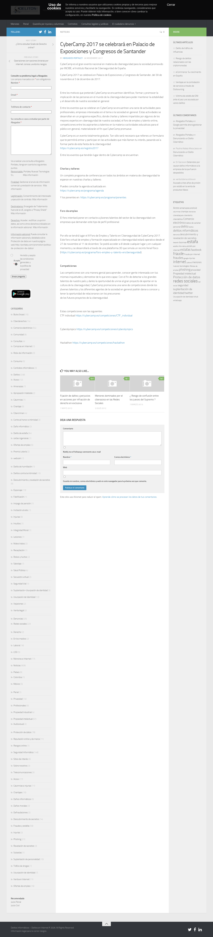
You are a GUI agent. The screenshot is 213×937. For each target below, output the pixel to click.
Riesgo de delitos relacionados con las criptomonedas (182, 62)
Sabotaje (17, 563)
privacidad (195, 269)
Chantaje (17, 406)
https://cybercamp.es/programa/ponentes (103, 197)
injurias (192, 258)
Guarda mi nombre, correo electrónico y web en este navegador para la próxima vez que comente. (105, 481)
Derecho (17, 632)
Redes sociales (20, 623)
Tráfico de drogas (21, 866)
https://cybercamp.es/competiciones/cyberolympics (105, 329)
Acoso (16, 379)
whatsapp (177, 300)
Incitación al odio (20, 510)
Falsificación (18, 497)
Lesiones (17, 537)
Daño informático (21, 426)
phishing (184, 270)
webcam (17, 458)
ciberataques (178, 215)
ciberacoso (192, 212)
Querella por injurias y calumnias (48, 24)
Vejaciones (18, 603)
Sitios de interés (20, 759)
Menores (15, 24)
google (186, 258)
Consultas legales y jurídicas (94, 24)
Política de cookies (101, 15)
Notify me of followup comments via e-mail (82, 452)
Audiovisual (18, 724)
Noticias (65, 32)
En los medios (19, 638)
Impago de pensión (22, 503)
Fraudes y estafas (21, 826)
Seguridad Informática (23, 752)
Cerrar (171, 4)
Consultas (17, 341)
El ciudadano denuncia (123, 24)
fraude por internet (192, 254)
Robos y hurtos (20, 557)
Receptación (18, 550)
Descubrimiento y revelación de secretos (31, 480)
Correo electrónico (122, 457)
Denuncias (18, 618)
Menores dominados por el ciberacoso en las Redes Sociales (109, 399)
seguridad (183, 285)
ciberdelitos (178, 219)
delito (185, 226)
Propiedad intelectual (22, 719)
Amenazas (18, 386)
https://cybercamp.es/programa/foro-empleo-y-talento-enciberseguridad (101, 252)
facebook (196, 249)
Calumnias (18, 399)
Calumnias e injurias (22, 785)
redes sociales (185, 280)
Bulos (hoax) (18, 314)
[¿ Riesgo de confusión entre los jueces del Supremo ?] (147, 383)
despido (176, 242)
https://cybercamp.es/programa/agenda (82, 190)
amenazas (185, 208)
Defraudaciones (20, 812)
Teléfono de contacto (21, 107)
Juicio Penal (16, 902)
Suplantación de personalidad (26, 859)
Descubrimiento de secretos (26, 819)
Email (14, 95)
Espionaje (17, 490)
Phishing (17, 839)
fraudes (178, 258)
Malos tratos (19, 543)
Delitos (16, 374)
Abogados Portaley (73, 58)
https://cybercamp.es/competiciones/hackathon (98, 342)
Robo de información (22, 353)
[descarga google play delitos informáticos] (21, 298)
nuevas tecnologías (181, 266)
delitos (191, 227)
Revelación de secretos (23, 846)
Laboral (16, 645)
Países (16, 672)
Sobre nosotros (20, 765)
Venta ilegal (18, 610)
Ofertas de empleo (21, 445)
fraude (178, 253)
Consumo (17, 361)
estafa (192, 241)
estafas (185, 250)
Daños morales (20, 806)
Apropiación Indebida (22, 393)
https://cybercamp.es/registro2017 (79, 148)
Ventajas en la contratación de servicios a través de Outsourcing (186, 86)
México (16, 684)
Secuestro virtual (21, 577)
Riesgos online (20, 745)
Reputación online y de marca (26, 739)
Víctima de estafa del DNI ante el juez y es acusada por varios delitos (186, 99)
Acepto (17, 262)
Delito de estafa (20, 433)
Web (65, 467)
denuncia (176, 235)
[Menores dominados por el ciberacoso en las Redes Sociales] (112, 383)
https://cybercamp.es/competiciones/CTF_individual (104, 315)
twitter (189, 293)
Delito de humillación (22, 466)
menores (197, 262)
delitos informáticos (185, 230)
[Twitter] (40, 32)
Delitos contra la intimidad (25, 473)
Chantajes (17, 792)
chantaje (184, 211)
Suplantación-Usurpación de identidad (30, 590)
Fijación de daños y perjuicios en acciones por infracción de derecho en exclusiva (75, 399)
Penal (26, 24)
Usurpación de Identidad (24, 597)
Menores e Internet (22, 658)
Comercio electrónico (22, 328)
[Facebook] (45, 32)
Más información (30, 175)
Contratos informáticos (23, 368)
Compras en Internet (22, 346)
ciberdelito (188, 215)
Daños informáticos (22, 799)
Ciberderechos (20, 321)
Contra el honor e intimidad (25, 420)
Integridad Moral (20, 530)
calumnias (177, 212)
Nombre (67, 457)
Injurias (16, 517)
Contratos (72, 24)
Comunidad (18, 334)
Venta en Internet (21, 879)
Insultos (17, 523)
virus (196, 296)
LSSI (15, 652)
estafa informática (179, 246)
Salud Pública (19, 570)
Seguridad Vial (19, 583)
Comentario (68, 428)
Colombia (17, 677)
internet (179, 261)
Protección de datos (22, 732)
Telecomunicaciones (22, 772)
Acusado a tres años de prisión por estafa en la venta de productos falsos (186, 186)
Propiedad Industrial (22, 712)
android (193, 208)
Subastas (17, 852)
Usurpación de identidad (24, 872)
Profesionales (19, 705)
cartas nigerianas (21, 438)
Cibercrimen (18, 413)
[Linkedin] (49, 32)
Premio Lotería (20, 451)
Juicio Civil (15, 905)
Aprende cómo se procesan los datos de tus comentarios (129, 497)
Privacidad (18, 699)
